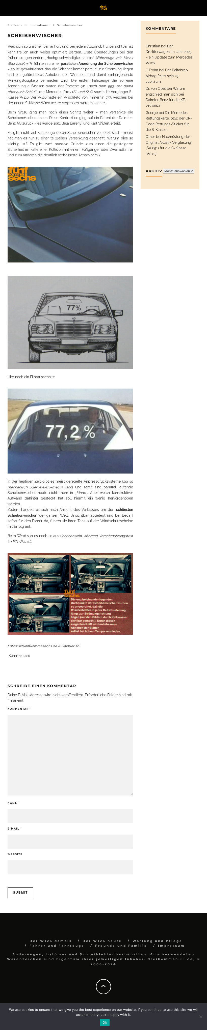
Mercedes (54, 92)
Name (13, 803)
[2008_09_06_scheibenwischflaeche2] (70, 322)
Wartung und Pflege (158, 941)
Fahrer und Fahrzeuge (57, 946)
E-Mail (15, 828)
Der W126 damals (51, 941)
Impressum (171, 946)
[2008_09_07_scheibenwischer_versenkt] (70, 215)
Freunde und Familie (121, 946)
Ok (104, 1022)
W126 (45, 103)
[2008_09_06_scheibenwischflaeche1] (70, 431)
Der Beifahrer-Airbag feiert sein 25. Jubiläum (167, 75)
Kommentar (19, 709)
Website (15, 854)
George (152, 113)
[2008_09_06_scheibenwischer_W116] (70, 594)
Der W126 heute (102, 941)
